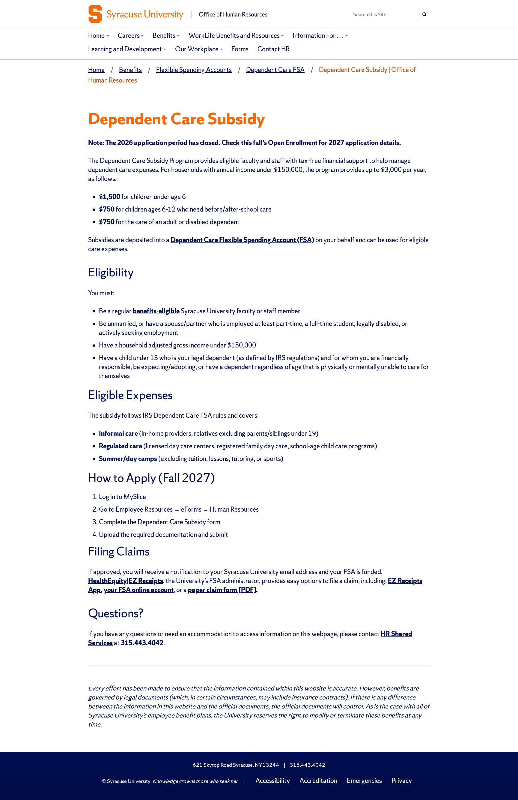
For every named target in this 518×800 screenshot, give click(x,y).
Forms (240, 49)
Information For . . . (318, 35)
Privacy (401, 780)
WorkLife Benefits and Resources (234, 35)
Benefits (164, 35)
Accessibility (272, 780)
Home (96, 35)
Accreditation (318, 780)
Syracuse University (128, 780)
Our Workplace (197, 49)
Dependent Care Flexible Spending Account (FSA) (242, 240)
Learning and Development (125, 49)
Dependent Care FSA (275, 69)
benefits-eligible (156, 311)
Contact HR (274, 49)
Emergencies (364, 780)
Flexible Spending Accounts (194, 69)
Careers (129, 35)
